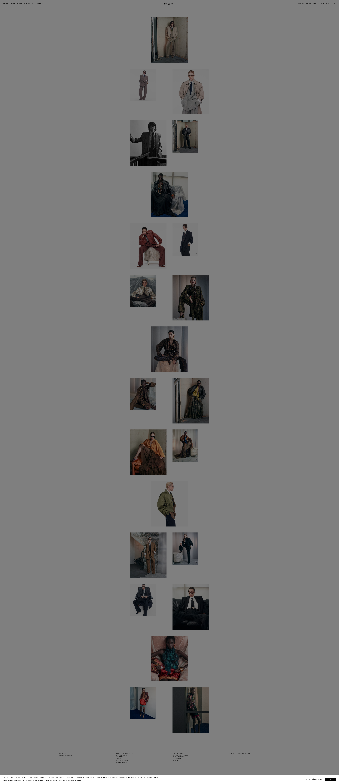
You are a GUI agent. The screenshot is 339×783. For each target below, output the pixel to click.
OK (330, 779)
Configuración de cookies (314, 779)
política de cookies (75, 780)
